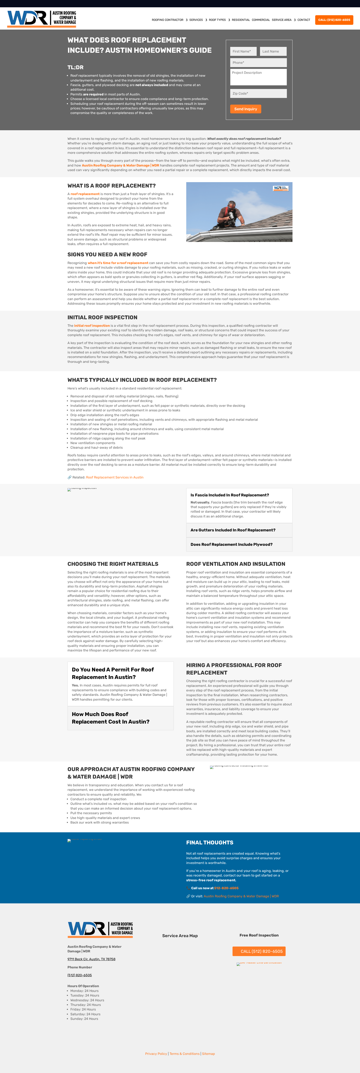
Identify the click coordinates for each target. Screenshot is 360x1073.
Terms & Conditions (185, 1054)
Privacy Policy (156, 1054)
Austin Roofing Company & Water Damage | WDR (241, 896)
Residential (241, 20)
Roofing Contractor (167, 20)
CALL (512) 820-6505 (262, 951)
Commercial (261, 20)
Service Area (281, 20)
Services (196, 20)
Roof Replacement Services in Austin (115, 477)
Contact (304, 20)
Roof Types (217, 20)
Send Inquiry (245, 109)
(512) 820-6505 (80, 975)
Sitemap (208, 1054)
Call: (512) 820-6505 (334, 20)
